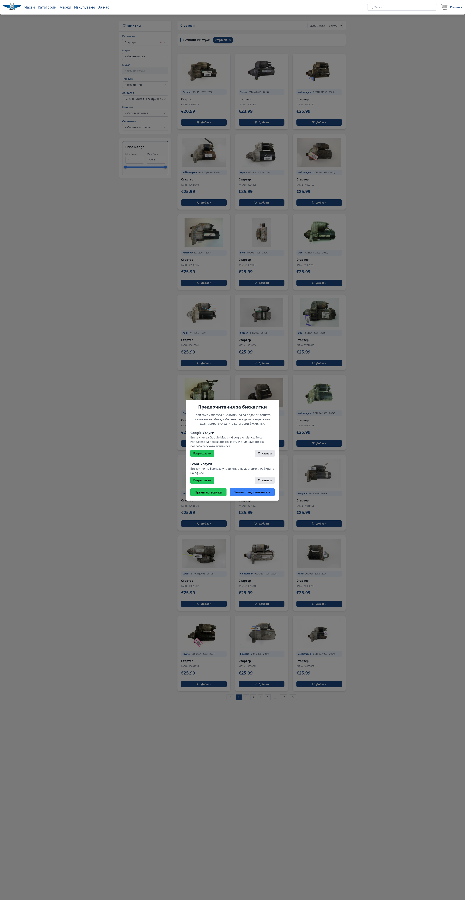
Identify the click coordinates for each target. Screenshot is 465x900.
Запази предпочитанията (252, 492)
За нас (103, 7)
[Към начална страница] (12, 6)
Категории (47, 7)
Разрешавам (202, 453)
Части (29, 7)
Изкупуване (84, 7)
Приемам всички (208, 492)
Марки (65, 7)
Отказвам (265, 453)
